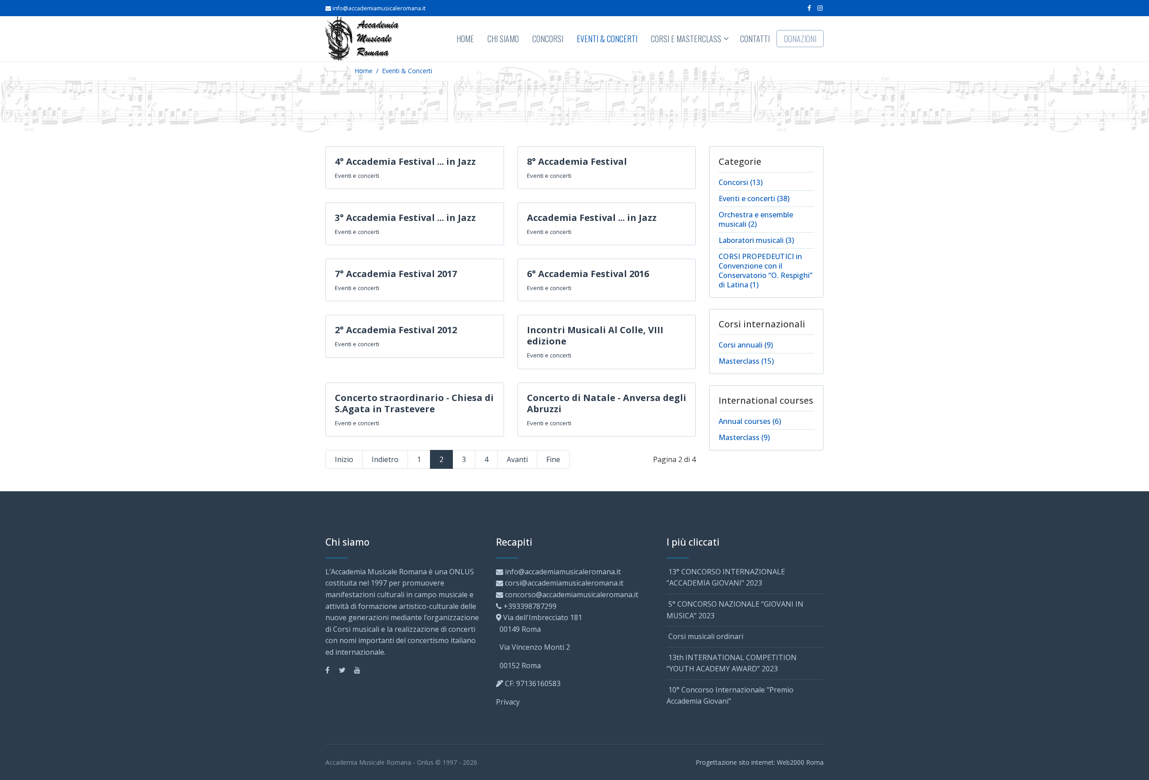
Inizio (344, 459)
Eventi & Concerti (607, 38)
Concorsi (547, 38)
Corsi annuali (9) (746, 345)
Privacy (508, 702)
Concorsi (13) (741, 182)
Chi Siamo (503, 38)
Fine (553, 459)
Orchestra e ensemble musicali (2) (756, 219)
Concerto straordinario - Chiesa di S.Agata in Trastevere (414, 403)
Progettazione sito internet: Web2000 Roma (760, 762)
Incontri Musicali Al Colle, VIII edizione (595, 335)
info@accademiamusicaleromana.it (379, 8)
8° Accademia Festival (577, 161)
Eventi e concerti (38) (754, 198)
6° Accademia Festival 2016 (588, 274)
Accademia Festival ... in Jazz (592, 218)
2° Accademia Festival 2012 (396, 330)
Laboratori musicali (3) (756, 240)
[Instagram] (820, 8)
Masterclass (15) (746, 361)
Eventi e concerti (357, 176)
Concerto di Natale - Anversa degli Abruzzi (606, 403)
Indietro (385, 459)
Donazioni (800, 38)
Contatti (755, 38)
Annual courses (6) (750, 421)
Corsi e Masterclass (686, 38)
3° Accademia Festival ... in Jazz (405, 218)
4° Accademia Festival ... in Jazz (405, 161)
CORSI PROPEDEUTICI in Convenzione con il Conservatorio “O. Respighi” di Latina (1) (765, 270)
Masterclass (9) (744, 437)
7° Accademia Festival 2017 (396, 274)
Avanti (517, 459)
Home (465, 38)
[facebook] (809, 8)
